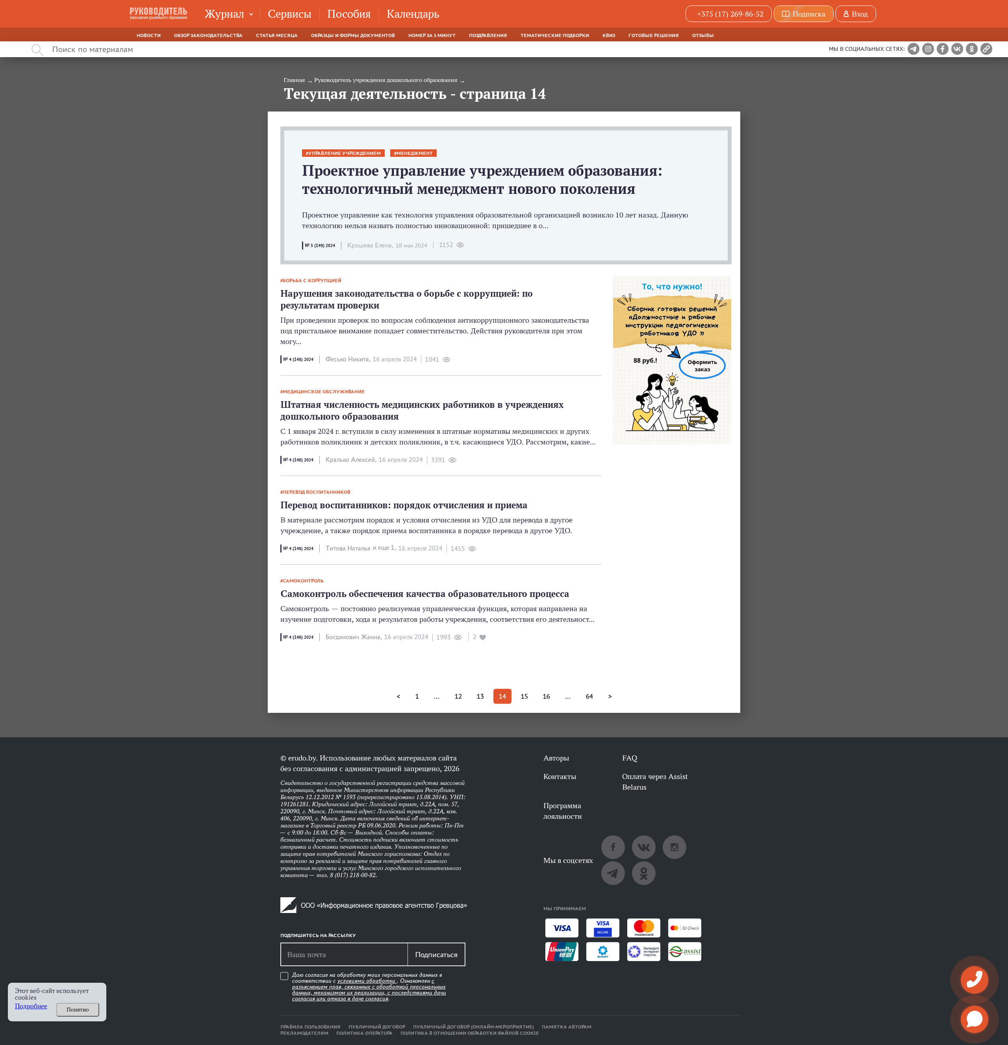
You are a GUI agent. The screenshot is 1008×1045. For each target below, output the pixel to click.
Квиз (608, 35)
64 (589, 696)
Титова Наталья (348, 548)
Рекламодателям (304, 1033)
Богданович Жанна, (354, 637)
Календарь (413, 13)
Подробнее (31, 1006)
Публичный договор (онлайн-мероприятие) (473, 1027)
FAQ (629, 757)
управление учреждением (344, 153)
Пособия (349, 13)
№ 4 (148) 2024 (298, 359)
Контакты (559, 776)
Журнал (224, 13)
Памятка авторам (566, 1027)
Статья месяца (277, 35)
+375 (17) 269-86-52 (730, 14)
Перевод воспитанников (316, 492)
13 (480, 696)
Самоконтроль (303, 580)
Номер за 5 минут (432, 35)
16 (546, 696)
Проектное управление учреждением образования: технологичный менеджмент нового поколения (482, 179)
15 (524, 696)
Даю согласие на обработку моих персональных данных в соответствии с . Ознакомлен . (369, 987)
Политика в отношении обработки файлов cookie (469, 1033)
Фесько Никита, (348, 359)
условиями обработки (367, 981)
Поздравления (488, 35)
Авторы (556, 757)
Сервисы (289, 13)
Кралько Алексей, (351, 459)
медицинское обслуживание (324, 391)
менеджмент (415, 153)
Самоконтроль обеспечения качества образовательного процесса (424, 593)
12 (458, 696)
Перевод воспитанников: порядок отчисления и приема (404, 505)
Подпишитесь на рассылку (318, 935)
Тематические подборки (555, 35)
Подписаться (436, 954)
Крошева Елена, (370, 245)
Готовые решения (653, 35)
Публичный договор (376, 1027)
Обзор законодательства (208, 35)
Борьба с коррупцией (312, 280)
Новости (149, 35)
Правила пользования (310, 1027)
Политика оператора (364, 1033)
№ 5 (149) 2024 (320, 245)
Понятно (78, 1009)
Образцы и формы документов (353, 35)
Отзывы (703, 35)
